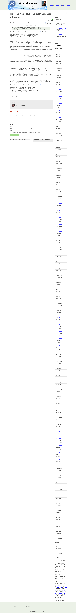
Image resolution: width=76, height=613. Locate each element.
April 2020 (58, 214)
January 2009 (58, 491)
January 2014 (58, 384)
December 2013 (59, 386)
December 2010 (59, 468)
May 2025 (58, 84)
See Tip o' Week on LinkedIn (65, 5)
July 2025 (58, 79)
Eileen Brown (34, 62)
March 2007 (58, 526)
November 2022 (59, 142)
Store (58, 591)
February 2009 (59, 489)
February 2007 (59, 528)
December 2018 (59, 249)
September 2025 (59, 75)
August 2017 (58, 284)
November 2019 (59, 226)
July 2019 (58, 235)
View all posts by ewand (20, 105)
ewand (22, 20)
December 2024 (59, 96)
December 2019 (59, 224)
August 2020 (58, 205)
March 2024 (58, 117)
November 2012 (59, 417)
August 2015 (58, 340)
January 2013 (58, 412)
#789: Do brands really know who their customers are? (60, 24)
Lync (62, 572)
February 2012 (58, 438)
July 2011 (58, 452)
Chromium (63, 563)
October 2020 (58, 200)
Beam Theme (43, 611)
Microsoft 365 (58, 574)
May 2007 (58, 521)
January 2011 (58, 466)
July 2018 (58, 261)
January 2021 (58, 193)
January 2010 (58, 470)
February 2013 (58, 410)
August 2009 (58, 477)
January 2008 (58, 503)
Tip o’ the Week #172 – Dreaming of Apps (18, 139)
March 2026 (58, 61)
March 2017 (58, 296)
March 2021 (58, 189)
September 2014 (59, 366)
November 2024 (59, 98)
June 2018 (58, 263)
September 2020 (59, 203)
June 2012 (58, 428)
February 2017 (58, 298)
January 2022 (58, 165)
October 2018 (58, 254)
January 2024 (58, 121)
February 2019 (58, 247)
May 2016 (58, 319)
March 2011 (58, 461)
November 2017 (59, 277)
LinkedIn (27, 22)
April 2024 (58, 114)
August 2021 (58, 177)
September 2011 (59, 447)
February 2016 (58, 326)
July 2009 (58, 480)
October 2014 (58, 363)
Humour (62, 571)
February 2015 (58, 354)
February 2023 (59, 135)
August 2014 (58, 368)
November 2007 (59, 507)
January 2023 (58, 138)
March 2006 (58, 535)
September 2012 (59, 421)
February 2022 (59, 163)
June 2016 (58, 317)
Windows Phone (60, 600)
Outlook (26, 97)
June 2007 (58, 519)
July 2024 (58, 107)
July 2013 (58, 398)
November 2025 (59, 70)
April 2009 (58, 484)
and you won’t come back (26, 93)
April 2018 (58, 268)
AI (56, 560)
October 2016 (58, 307)
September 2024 (59, 103)
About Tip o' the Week (54, 5)
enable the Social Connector (20, 34)
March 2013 (58, 407)
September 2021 (59, 175)
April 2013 (58, 405)
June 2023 (58, 126)
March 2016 (58, 324)
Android (59, 560)
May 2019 (58, 240)
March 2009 (58, 487)
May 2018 (58, 266)
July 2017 (58, 286)
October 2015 (58, 335)
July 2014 (58, 370)
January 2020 (58, 221)
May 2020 (58, 212)
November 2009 (59, 473)
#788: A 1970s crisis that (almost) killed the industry (61, 29)
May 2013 (58, 403)
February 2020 (59, 219)
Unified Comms (59, 593)
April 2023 (58, 131)
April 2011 (58, 459)
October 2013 (58, 391)
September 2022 (59, 147)
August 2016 (58, 312)
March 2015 (58, 352)
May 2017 (58, 291)
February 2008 (59, 500)
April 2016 (58, 321)
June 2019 (58, 238)
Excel (56, 569)
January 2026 (58, 65)
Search (56, 590)
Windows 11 (59, 599)
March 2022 (58, 161)
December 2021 (59, 168)
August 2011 (58, 449)
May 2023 (58, 128)
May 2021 (58, 184)
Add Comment (50, 20)
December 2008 (59, 494)
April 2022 (58, 158)
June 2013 (58, 400)
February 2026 (59, 63)
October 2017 (58, 279)
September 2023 (59, 124)
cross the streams (33, 90)
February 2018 (58, 270)
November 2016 (59, 305)
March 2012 (58, 435)
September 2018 (59, 256)
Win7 (58, 594)
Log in (57, 546)
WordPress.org (59, 553)
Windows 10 (60, 597)
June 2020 (58, 210)
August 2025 (58, 77)
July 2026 (58, 51)
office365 (61, 578)
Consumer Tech (61, 564)
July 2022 (58, 152)
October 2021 (58, 172)
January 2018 (58, 272)
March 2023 (58, 133)
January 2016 (58, 328)
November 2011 (59, 445)
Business (16, 97)
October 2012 (58, 419)
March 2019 (58, 245)
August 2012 (58, 424)
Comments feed (59, 550)
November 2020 (59, 198)
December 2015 (59, 331)
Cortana (60, 566)
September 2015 (59, 338)
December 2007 (59, 505)
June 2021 (58, 182)
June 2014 (58, 373)
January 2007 (58, 531)
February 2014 (58, 382)
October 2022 (58, 145)
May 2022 (58, 156)
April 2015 (58, 349)
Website (11, 130)
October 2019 (58, 228)
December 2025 (59, 68)
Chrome (59, 563)
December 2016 (59, 303)
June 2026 (58, 54)
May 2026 (58, 56)
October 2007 (58, 510)
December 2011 (59, 442)
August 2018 (58, 259)
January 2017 (58, 300)
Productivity (61, 587)
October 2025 (58, 72)
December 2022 (59, 140)
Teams (63, 591)
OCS (59, 576)
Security (60, 590)
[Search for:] (61, 13)
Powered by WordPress (34, 611)
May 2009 (58, 482)
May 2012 (58, 431)
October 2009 (58, 475)
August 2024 (58, 105)
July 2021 (58, 179)
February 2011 (58, 463)
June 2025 (58, 82)
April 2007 (58, 524)
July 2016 (58, 314)
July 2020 (58, 207)
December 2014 (59, 359)
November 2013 (59, 389)
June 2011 (58, 454)
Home (59, 571)
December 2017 (59, 275)
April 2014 (58, 377)
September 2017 (59, 282)
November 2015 (59, 333)
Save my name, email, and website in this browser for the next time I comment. (26, 132)
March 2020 (58, 217)
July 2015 (58, 342)
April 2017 (58, 293)
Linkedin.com (23, 64)
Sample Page (27, 606)
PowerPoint (57, 585)
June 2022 (58, 154)
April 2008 (58, 496)
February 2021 (58, 191)
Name (11, 126)
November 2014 (59, 361)
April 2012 (58, 433)
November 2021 (59, 170)
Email (11, 128)
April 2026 (58, 58)
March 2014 (58, 380)
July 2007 (58, 517)
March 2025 (58, 89)
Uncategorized (18, 96)
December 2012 (59, 414)
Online (23, 97)
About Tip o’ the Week (18, 606)
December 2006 (59, 533)
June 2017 (58, 289)
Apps (63, 560)
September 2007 (59, 512)
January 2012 (58, 440)
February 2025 (59, 91)
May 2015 (58, 347)
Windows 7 (62, 594)
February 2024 (59, 119)
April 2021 (58, 186)
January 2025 (58, 93)
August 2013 (58, 396)
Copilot (56, 566)
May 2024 (58, 112)
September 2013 (59, 393)
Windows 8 (59, 595)
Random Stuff (60, 588)
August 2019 (58, 233)
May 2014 (58, 375)
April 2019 (58, 242)
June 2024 (58, 110)
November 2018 (59, 252)
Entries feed (58, 548)
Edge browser (61, 567)
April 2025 (58, 86)
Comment (12, 124)
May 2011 (58, 456)
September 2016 (59, 310)
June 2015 (58, 345)
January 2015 (58, 356)
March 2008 (58, 498)
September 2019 (59, 231)
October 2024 (58, 100)
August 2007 (58, 514)
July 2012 (58, 426)
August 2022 (58, 149)
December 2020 (59, 196)
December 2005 (59, 538)
